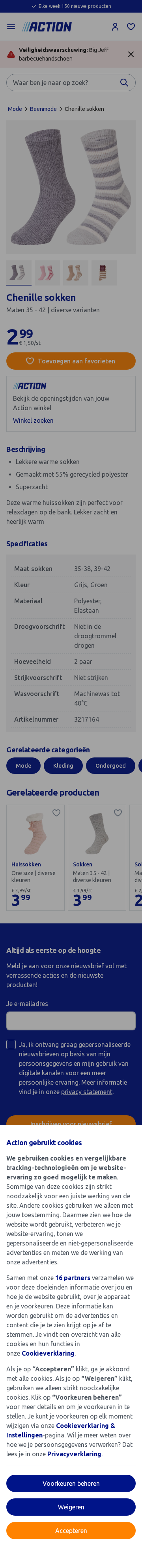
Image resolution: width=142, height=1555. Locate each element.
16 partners (72, 1277)
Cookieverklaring (48, 1353)
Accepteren (71, 1530)
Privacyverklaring (74, 1453)
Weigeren (71, 1507)
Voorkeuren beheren (71, 1483)
